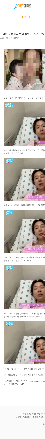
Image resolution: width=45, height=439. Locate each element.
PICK (27, 16)
